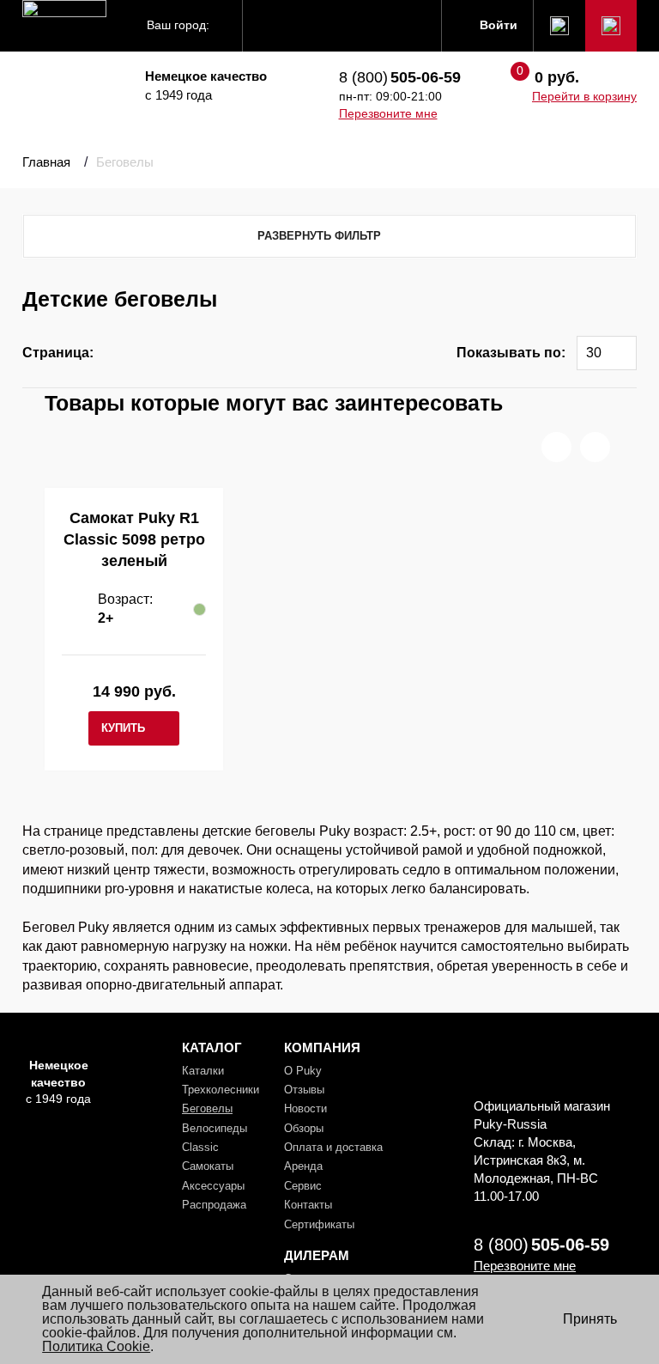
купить (123, 728)
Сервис (303, 1185)
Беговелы (207, 1108)
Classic (200, 1147)
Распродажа (214, 1204)
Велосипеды (214, 1128)
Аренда (303, 1166)
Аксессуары (213, 1185)
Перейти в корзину (584, 96)
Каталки (203, 1070)
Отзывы (304, 1089)
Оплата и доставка (333, 1147)
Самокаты (207, 1166)
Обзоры (303, 1128)
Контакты (308, 1204)
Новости (305, 1108)
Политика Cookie (96, 1346)
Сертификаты (319, 1224)
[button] (556, 447)
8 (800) (400, 77)
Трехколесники (220, 1089)
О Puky (303, 1070)
